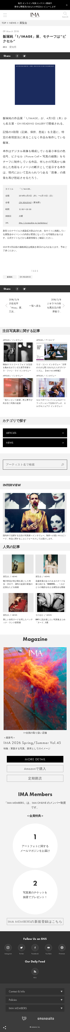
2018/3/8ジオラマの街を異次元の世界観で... (54, 305)
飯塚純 (10, 277)
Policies (13, 1000)
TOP (4, 22)
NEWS (12, 22)
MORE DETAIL (35, 759)
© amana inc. (35, 1027)
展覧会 (23, 22)
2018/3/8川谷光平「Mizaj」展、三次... (16, 305)
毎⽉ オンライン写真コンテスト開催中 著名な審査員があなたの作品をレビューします (35, 5)
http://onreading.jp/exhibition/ (33, 223)
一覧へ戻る (35, 305)
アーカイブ (49, 340)
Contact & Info (17, 991)
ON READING (25, 202)
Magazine (35, 639)
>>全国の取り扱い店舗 (35, 732)
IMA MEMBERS (18, 1008)
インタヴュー (17, 340)
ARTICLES (6, 340)
